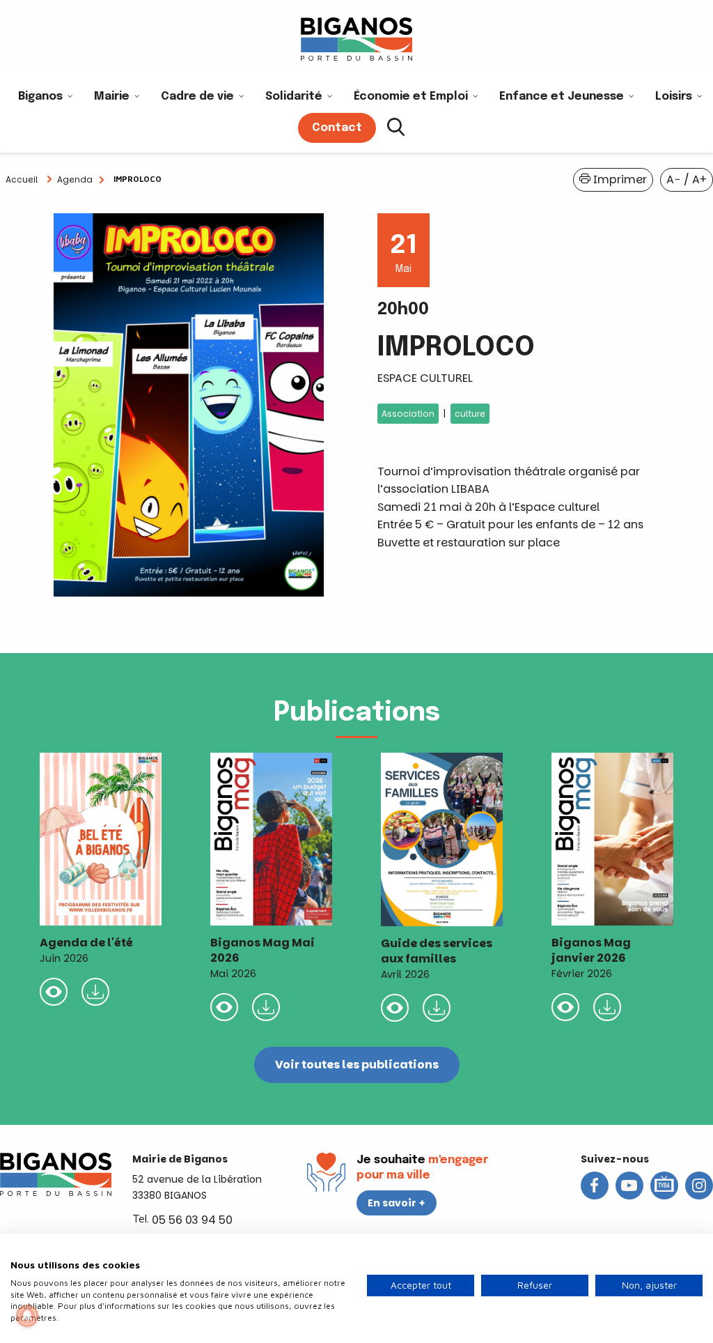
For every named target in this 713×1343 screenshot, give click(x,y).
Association (408, 414)
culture (470, 414)
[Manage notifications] (27, 1316)
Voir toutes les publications (357, 1065)
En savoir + (396, 1203)
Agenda (75, 179)
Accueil (22, 179)
